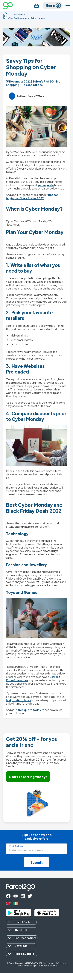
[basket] (36, 5)
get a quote (46, 185)
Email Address (16, 846)
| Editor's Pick (40, 81)
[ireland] (15, 903)
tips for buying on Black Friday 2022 (32, 196)
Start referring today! (28, 776)
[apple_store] (47, 913)
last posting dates (18, 700)
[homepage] (5, 14)
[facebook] (8, 896)
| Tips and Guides (31, 84)
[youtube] (15, 896)
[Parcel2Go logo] (11, 5)
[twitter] (30, 896)
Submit (36, 862)
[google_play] (18, 913)
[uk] (8, 903)
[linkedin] (23, 896)
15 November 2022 (18, 81)
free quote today (29, 710)
